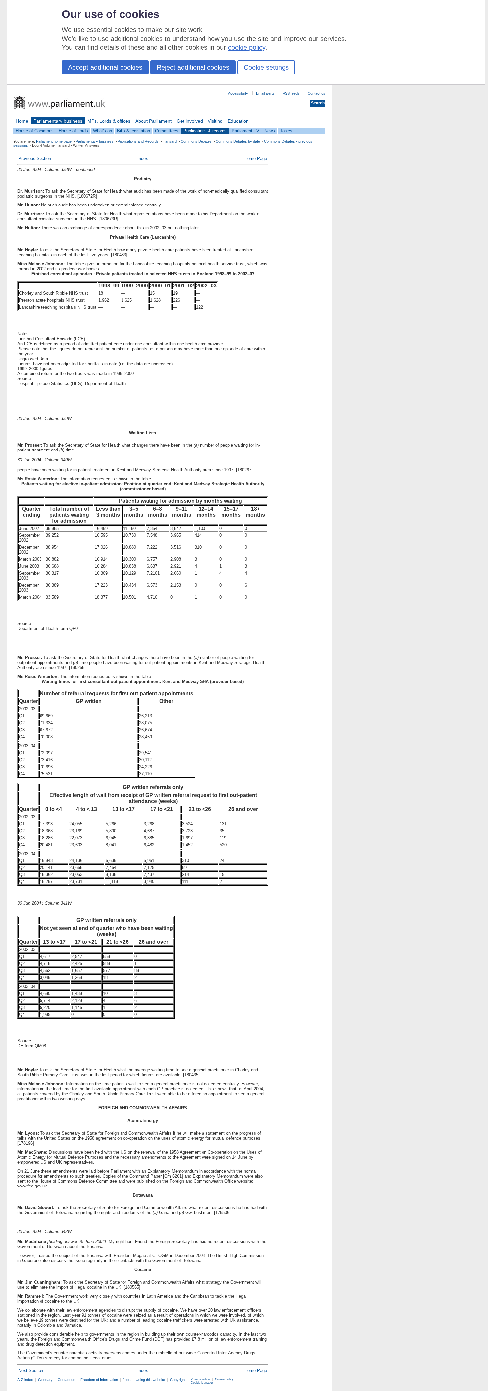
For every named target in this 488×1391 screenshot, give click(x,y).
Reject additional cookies (193, 67)
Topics (286, 130)
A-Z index (25, 1380)
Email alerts (265, 93)
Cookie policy (224, 1379)
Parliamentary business (57, 120)
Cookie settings (266, 67)
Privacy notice (200, 1379)
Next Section (30, 1370)
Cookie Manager (202, 1382)
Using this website (150, 1380)
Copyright (178, 1380)
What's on (102, 130)
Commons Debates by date (238, 141)
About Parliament (153, 120)
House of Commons (35, 130)
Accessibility (238, 93)
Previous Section (34, 158)
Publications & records (205, 130)
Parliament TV (245, 130)
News (269, 130)
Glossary (45, 1380)
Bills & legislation (133, 130)
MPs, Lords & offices (108, 120)
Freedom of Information (99, 1380)
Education (238, 120)
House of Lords (73, 130)
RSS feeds (291, 93)
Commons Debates (196, 141)
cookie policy (246, 47)
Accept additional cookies (105, 67)
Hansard (170, 141)
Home (22, 120)
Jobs (127, 1380)
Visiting (215, 120)
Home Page (255, 158)
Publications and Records (138, 141)
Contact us (316, 93)
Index (142, 158)
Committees (166, 130)
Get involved (190, 120)
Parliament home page (54, 141)
